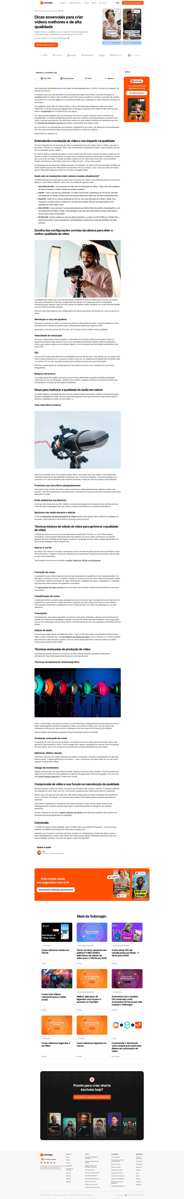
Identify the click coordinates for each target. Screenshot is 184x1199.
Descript (138, 1181)
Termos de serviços (46, 1195)
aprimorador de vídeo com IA (50, 587)
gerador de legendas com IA (50, 123)
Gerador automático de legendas (91, 1157)
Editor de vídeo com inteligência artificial (91, 1166)
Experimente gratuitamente (133, 3)
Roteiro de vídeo (116, 1164)
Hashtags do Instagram (117, 1186)
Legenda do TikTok (116, 1173)
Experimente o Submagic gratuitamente (56, 890)
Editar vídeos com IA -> (46, 45)
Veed (137, 1176)
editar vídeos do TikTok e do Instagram (84, 560)
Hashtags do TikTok (117, 1170)
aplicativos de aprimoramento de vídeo (59, 516)
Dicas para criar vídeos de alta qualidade (51, 11)
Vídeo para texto (90, 1170)
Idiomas (68, 1178)
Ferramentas (114, 1154)
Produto (68, 1173)
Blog (35, 11)
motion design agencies (48, 777)
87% (58, 100)
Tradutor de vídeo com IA (92, 1187)
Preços (86, 3)
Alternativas (139, 1154)
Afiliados (94, 3)
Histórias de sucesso (69, 1169)
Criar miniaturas (115, 1157)
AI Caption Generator (91, 1175)
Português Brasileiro (50, 1159)
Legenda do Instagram (117, 1178)
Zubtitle (138, 1170)
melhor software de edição (71, 813)
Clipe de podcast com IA (92, 1173)
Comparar (139, 1161)
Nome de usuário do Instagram (117, 1182)
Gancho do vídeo (116, 1167)
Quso (137, 1173)
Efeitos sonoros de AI (91, 1184)
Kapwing (138, 1184)
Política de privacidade (60, 1195)
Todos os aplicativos (139, 1157)
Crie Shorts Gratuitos (136, 93)
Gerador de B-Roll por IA (92, 1178)
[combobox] (50, 1159)
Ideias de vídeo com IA (117, 1176)
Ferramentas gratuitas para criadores (117, 1160)
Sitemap (68, 1181)
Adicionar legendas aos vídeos (92, 1162)
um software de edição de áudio (75, 637)
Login (117, 3)
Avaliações (69, 1165)
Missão (68, 1160)
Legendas (139, 1164)
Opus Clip (139, 1167)
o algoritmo (46, 111)
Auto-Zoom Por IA (90, 1181)
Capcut (138, 1178)
